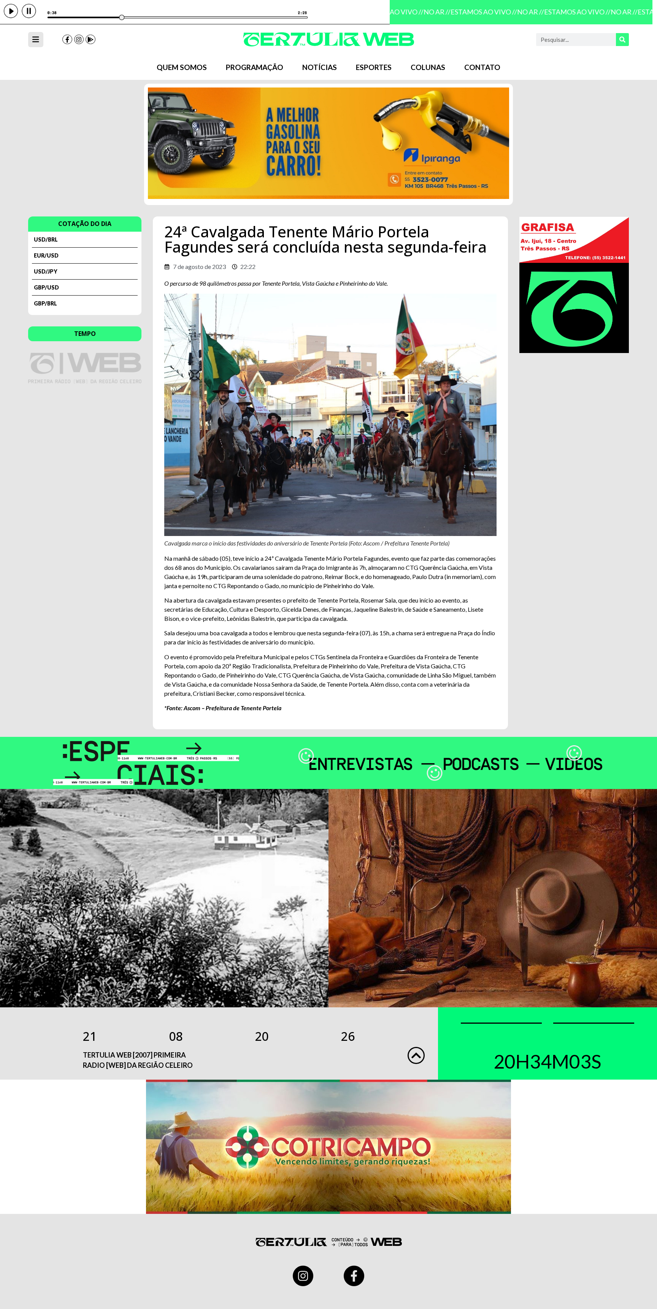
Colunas (428, 67)
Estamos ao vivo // (475, 12)
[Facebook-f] (67, 40)
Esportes (374, 67)
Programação (254, 67)
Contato (482, 67)
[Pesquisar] (622, 39)
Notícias (319, 67)
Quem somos (182, 67)
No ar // (428, 12)
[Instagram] (79, 40)
